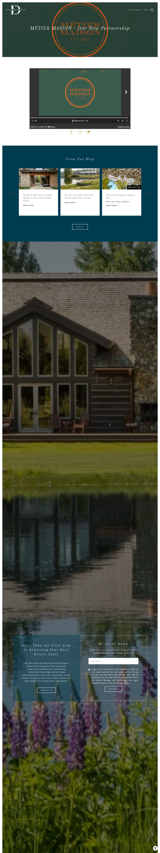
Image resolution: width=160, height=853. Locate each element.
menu (146, 10)
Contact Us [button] (46, 690)
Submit (113, 689)
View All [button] (80, 227)
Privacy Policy (123, 683)
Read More (28, 205)
